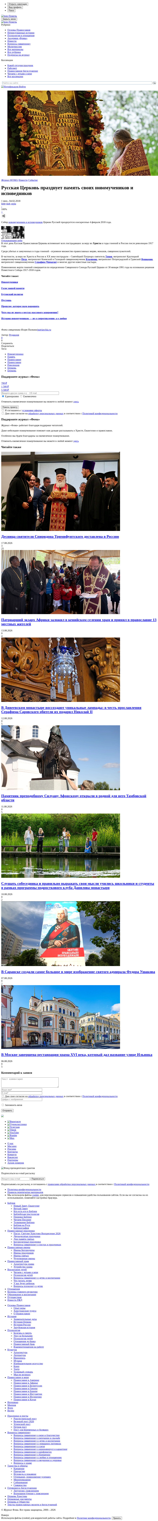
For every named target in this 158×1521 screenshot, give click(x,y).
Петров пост (20, 1427)
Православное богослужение (22, 71)
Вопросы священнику (19, 44)
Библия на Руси (22, 1225)
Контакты (12, 1151)
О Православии (22, 1313)
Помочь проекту (9, 407)
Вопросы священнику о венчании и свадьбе (37, 1438)
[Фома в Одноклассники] (17, 1124)
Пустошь (6, 300)
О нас (10, 1143)
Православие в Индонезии (28, 1396)
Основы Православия (18, 30)
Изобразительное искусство (28, 1363)
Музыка (18, 1360)
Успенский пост (22, 1424)
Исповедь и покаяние (25, 1474)
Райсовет (12, 68)
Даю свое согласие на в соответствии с (61, 413)
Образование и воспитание (21, 1294)
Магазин (12, 1146)
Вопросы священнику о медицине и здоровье (38, 1460)
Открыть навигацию (18, 4)
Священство (20, 1485)
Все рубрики (14, 52)
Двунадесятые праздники (27, 1236)
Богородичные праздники (27, 1242)
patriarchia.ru (44, 329)
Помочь (13, 16)
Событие (33, 180)
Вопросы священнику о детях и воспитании (37, 1278)
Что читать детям (23, 1280)
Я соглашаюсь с (23, 410)
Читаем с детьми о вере (19, 73)
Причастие (19, 1471)
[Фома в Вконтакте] (14, 1121)
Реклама (11, 1149)
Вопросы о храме (23, 1463)
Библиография (21, 1228)
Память (11, 356)
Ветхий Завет (21, 1208)
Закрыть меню (9, 19)
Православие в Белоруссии (28, 1385)
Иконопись (19, 1358)
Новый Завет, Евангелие (27, 1205)
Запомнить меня (13, 1105)
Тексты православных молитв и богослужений (32, 1504)
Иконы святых (21, 1255)
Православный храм (18, 1261)
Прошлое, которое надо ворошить (20, 306)
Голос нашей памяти (12, 288)
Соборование (21, 1482)
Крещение (19, 1468)
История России (22, 1324)
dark (8, 203)
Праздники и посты (17, 1416)
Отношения (13, 1289)
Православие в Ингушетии (28, 1394)
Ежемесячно (29, 396)
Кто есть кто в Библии (25, 1211)
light (3, 203)
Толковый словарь (23, 1372)
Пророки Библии (23, 1217)
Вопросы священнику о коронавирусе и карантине (40, 1449)
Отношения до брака (24, 1341)
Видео (10, 1410)
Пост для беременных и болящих (31, 1429)
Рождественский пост (25, 1418)
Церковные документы (19, 1499)
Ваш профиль (15, 7)
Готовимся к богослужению (22, 1488)
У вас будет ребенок (24, 1283)
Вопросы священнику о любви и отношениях (38, 1457)
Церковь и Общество (18, 1502)
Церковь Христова (17, 1496)
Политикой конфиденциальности (100, 413)
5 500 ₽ (5, 390)
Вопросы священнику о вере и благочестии (37, 1435)
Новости (12, 41)
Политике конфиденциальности (94, 1518)
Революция (13, 365)
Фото (10, 1408)
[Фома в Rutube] (12, 1135)
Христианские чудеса (25, 1311)
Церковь (11, 368)
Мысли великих (22, 1374)
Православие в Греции (25, 1388)
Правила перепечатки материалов (25, 1192)
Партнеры (12, 1160)
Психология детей (23, 1275)
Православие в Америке (26, 1380)
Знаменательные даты (25, 1319)
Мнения (11, 1405)
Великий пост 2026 (24, 1421)
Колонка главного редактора (22, 1291)
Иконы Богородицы (24, 1250)
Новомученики (9, 282)
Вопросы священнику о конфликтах (33, 1452)
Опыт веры (19, 1308)
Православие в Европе (25, 1391)
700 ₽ (4, 383)
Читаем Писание (22, 1219)
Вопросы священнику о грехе (29, 1446)
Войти (22, 86)
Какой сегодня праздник (20, 65)
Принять (117, 1518)
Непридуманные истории (20, 32)
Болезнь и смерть (23, 1333)
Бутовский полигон (12, 294)
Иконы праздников (24, 1253)
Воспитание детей (17, 1269)
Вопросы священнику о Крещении (32, 1454)
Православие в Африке (26, 1383)
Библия (11, 1203)
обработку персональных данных (45, 413)
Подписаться (38, 1179)
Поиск (11, 10)
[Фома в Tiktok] (11, 1130)
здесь (76, 401)
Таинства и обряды (17, 1465)
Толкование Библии (24, 1222)
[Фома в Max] (10, 1138)
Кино (16, 1366)
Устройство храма (23, 1266)
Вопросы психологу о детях (28, 1286)
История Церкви (22, 1322)
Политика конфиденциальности (24, 1189)
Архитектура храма (24, 1264)
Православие (14, 359)
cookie (35, 1195)
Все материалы (15, 49)
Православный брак (24, 1344)
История (11, 1316)
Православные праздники (21, 1230)
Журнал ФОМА (9, 180)
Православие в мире (18, 1377)
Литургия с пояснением (26, 1490)
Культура (12, 1349)
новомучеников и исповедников (25, 222)
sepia (13, 203)
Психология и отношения (20, 35)
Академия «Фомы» (17, 38)
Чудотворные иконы (24, 1258)
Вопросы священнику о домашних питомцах (37, 1443)
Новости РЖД (14, 1300)
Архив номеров (15, 1163)
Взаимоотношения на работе (29, 1347)
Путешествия (14, 1297)
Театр (16, 1369)
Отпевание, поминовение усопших (32, 1477)
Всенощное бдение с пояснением (31, 1493)
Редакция (14, 335)
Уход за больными (23, 1335)
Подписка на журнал (18, 55)
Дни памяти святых (24, 1239)
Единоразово (12, 396)
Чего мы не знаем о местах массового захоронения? (29, 312)
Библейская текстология (26, 1214)
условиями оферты (32, 410)
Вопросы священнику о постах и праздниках (37, 1244)
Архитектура (20, 1352)
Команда (12, 1154)
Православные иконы (18, 1247)
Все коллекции (15, 76)
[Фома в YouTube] (13, 1132)
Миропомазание (22, 1479)
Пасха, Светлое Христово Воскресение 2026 (37, 1233)
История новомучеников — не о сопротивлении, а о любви (34, 318)
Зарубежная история (24, 1327)
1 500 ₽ (5, 386)
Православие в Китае (25, 1399)
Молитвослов (14, 46)
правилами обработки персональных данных (72, 1184)
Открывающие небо (11, 240)
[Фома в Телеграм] (13, 1127)
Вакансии (12, 1157)
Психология (13, 1330)
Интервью (12, 1402)
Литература (20, 1355)
